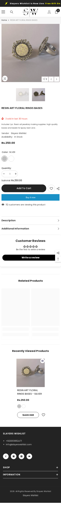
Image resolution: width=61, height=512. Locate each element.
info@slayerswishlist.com (19, 444)
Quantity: (6, 168)
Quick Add (28, 414)
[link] (15, 329)
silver (19, 406)
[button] (51, 79)
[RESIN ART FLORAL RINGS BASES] (30, 373)
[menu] (3, 12)
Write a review (31, 257)
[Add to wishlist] (51, 188)
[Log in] (49, 12)
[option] (30, 53)
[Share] (57, 188)
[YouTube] (29, 456)
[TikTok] (21, 456)
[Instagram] (13, 456)
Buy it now (30, 197)
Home (4, 20)
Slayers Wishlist (19, 133)
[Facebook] (6, 456)
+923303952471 (14, 440)
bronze (23, 406)
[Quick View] (42, 361)
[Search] (11, 12)
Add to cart (24, 188)
